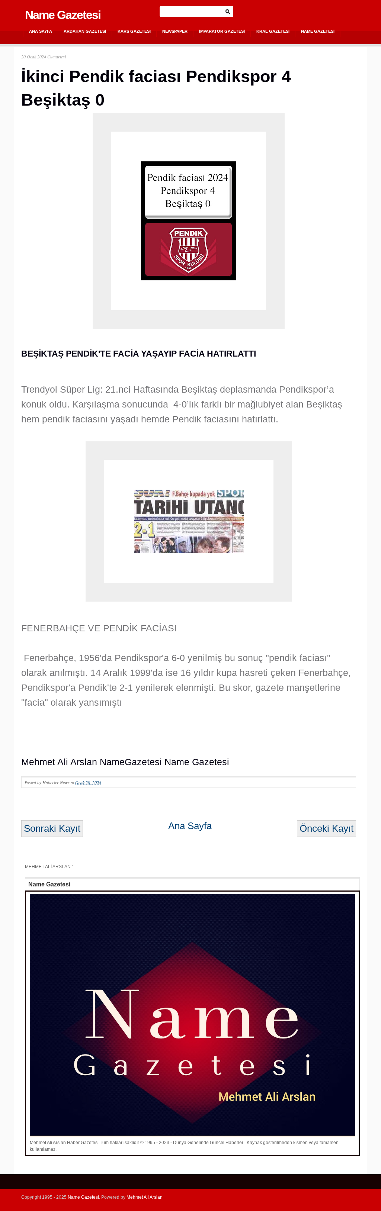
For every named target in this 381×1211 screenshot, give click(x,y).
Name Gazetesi (62, 15)
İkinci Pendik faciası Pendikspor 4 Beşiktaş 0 (156, 88)
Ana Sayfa (40, 31)
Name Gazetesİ (317, 31)
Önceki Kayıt (326, 828)
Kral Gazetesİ (272, 31)
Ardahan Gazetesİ (85, 31)
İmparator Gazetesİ (222, 31)
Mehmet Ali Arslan (145, 1197)
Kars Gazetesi (134, 31)
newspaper (175, 31)
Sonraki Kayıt (52, 828)
